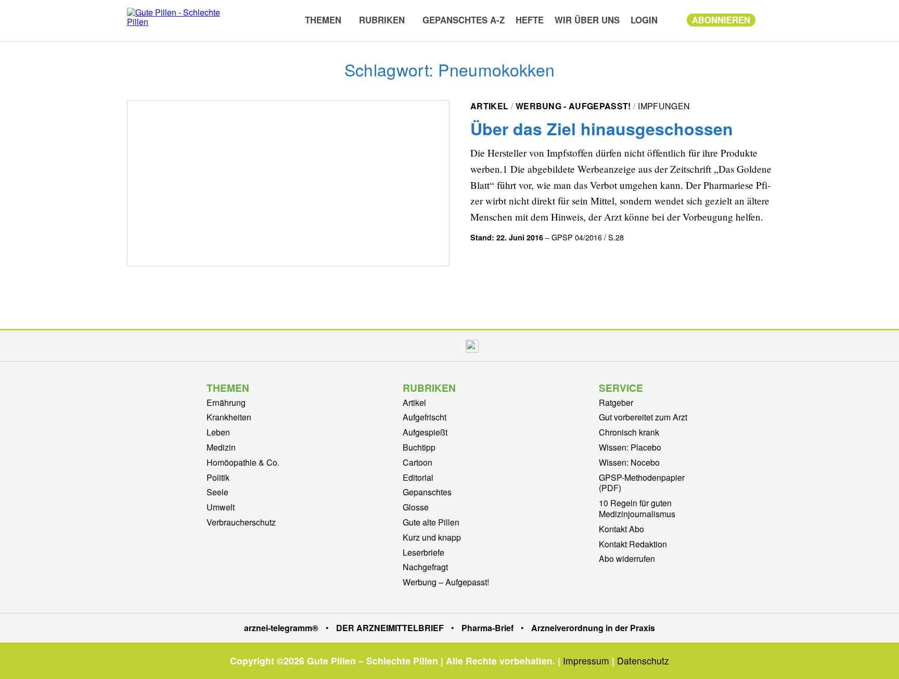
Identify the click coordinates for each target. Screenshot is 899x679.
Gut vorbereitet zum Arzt (643, 417)
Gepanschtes (427, 492)
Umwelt (221, 507)
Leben (218, 432)
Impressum (586, 660)
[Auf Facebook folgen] (403, 345)
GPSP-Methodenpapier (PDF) (642, 482)
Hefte (530, 20)
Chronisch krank (629, 432)
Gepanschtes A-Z (463, 20)
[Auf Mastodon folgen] (426, 345)
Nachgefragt (425, 567)
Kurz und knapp (432, 537)
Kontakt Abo (621, 529)
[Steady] (472, 345)
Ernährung (226, 402)
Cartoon (417, 462)
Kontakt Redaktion (633, 544)
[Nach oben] (881, 657)
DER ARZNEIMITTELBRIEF (390, 628)
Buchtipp (419, 447)
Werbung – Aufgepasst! (446, 582)
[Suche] (766, 19)
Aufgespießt (425, 432)
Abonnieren (721, 20)
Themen (323, 20)
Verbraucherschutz (241, 522)
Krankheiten (229, 417)
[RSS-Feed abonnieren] (496, 345)
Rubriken (382, 20)
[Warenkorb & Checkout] (672, 20)
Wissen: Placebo (630, 447)
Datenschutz (643, 660)
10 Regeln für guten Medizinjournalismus (637, 508)
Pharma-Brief (487, 628)
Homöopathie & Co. (243, 462)
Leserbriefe (423, 552)
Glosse (416, 507)
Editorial (418, 477)
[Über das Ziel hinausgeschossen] (288, 183)
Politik (218, 477)
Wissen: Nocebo (629, 462)
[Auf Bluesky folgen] (448, 345)
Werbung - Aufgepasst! (573, 106)
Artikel (489, 106)
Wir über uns (587, 20)
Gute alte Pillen (431, 522)
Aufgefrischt (424, 417)
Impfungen (664, 106)
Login (644, 20)
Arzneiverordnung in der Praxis (593, 628)
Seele (217, 492)
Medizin (221, 447)
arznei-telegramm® (281, 628)
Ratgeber (616, 402)
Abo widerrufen (627, 559)
